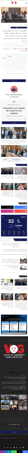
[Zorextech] (14, 324)
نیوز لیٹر (9, 444)
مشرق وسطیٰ (11, 440)
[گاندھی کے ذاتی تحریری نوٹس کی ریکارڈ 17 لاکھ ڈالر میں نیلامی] (14, 402)
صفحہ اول (24, 24)
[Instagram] (11, 97)
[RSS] (9, 424)
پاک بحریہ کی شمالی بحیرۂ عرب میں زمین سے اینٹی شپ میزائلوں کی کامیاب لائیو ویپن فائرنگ (10, 244)
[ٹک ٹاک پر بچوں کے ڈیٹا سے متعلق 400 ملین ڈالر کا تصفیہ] (23, 407)
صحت (8, 442)
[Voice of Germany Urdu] (14, 3)
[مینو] (26, 3)
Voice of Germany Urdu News (20, 48)
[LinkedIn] (15, 97)
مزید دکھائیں (14, 80)
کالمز (17, 444)
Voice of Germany (22, 437)
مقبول (20, 239)
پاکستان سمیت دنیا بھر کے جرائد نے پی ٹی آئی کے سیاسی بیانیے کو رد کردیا (7, 288)
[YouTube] (13, 97)
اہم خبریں (23, 442)
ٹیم (6, 444)
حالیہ (7, 239)
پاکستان (19, 440)
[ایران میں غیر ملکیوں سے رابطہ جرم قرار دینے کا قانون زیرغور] (23, 402)
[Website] (18, 97)
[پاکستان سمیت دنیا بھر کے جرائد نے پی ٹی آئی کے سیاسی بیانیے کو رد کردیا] (7, 282)
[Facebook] (16, 97)
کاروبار (4, 442)
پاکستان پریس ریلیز (17, 24)
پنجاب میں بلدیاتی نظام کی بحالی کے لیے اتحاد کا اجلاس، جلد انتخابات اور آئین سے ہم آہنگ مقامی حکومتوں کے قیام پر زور (10, 260)
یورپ (15, 440)
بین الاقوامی (5, 440)
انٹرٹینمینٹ (17, 442)
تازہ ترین (13, 27)
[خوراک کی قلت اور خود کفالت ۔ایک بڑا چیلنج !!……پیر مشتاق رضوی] (23, 267)
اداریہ (14, 444)
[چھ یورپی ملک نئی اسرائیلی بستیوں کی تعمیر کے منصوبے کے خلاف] (5, 407)
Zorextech (14, 313)
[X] (17, 424)
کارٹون (21, 444)
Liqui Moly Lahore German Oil (14, 272)
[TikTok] (10, 97)
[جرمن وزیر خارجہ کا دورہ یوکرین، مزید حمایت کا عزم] (7, 170)
